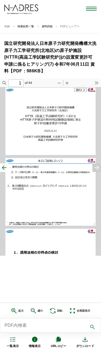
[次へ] (96, 167)
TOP (7, 26)
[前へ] (4, 167)
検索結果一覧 (26, 26)
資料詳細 (47, 26)
